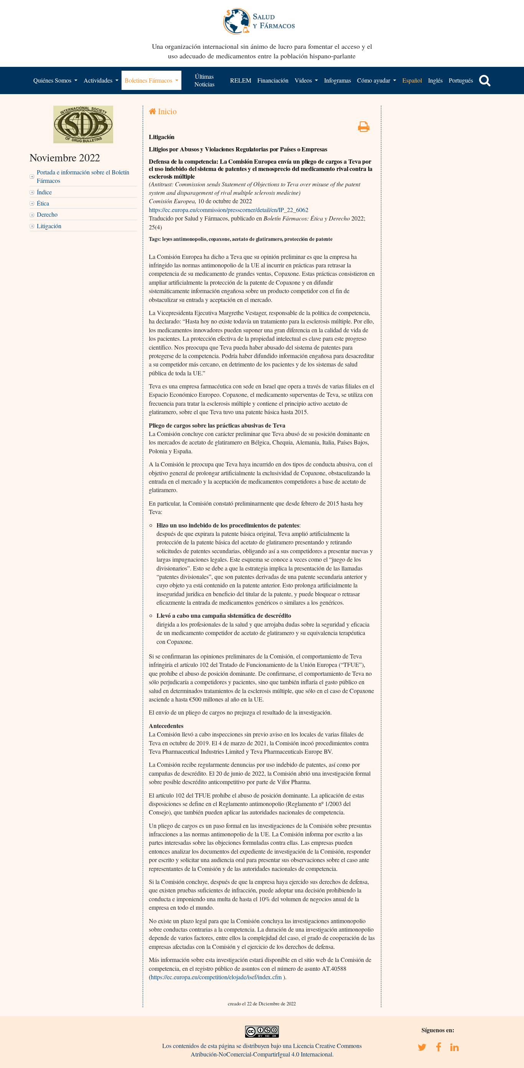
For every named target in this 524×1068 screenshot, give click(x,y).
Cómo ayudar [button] (374, 80)
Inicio (166, 111)
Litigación (49, 226)
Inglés (435, 80)
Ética (43, 203)
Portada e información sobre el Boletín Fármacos (83, 176)
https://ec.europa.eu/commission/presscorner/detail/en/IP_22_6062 (228, 210)
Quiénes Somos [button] (53, 80)
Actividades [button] (99, 80)
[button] (485, 80)
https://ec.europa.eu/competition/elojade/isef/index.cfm (216, 977)
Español (412, 80)
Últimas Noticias (204, 80)
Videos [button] (304, 80)
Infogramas (337, 80)
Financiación (272, 80)
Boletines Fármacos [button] (149, 80)
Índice (44, 192)
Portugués (461, 80)
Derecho (47, 214)
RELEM (240, 80)
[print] (363, 128)
